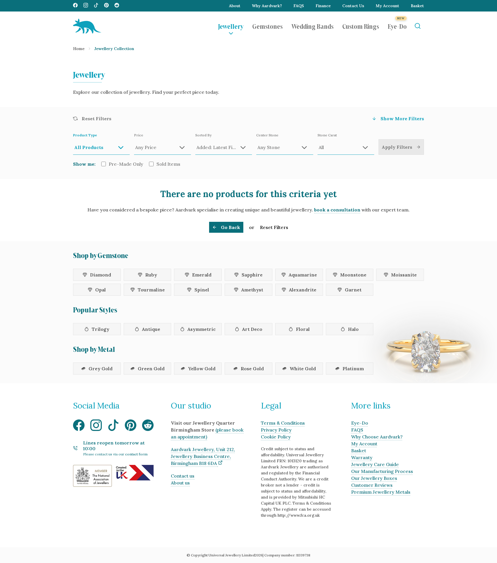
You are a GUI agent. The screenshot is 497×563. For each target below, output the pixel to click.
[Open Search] (417, 26)
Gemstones (267, 25)
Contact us (182, 476)
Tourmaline (151, 290)
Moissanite (404, 275)
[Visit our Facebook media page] (75, 6)
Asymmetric (202, 329)
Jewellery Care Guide (375, 464)
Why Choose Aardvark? (377, 437)
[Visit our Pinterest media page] (106, 6)
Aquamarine (303, 275)
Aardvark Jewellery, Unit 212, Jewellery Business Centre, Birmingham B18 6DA (203, 456)
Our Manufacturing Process (382, 471)
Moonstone (353, 275)
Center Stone (267, 135)
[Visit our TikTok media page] (96, 6)
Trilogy (100, 329)
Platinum (353, 368)
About (234, 5)
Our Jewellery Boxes (374, 478)
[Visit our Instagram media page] (85, 6)
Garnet (353, 290)
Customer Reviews (372, 485)
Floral (303, 329)
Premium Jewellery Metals (380, 492)
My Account (387, 5)
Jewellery (231, 25)
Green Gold (151, 368)
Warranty (361, 457)
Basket (417, 5)
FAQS (298, 5)
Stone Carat (327, 135)
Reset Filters (274, 227)
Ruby (151, 275)
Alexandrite (302, 290)
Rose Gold (252, 368)
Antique (151, 329)
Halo (353, 329)
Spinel (201, 290)
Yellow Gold (201, 368)
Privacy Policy (276, 430)
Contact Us (353, 5)
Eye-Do (397, 25)
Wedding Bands (312, 25)
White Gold (303, 368)
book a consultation (337, 210)
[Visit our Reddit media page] (116, 6)
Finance (323, 5)
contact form (136, 454)
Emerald (201, 275)
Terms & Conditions (283, 423)
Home (79, 48)
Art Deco (252, 329)
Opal (100, 290)
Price (138, 135)
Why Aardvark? (267, 5)
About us (180, 483)
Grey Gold (100, 368)
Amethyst (252, 290)
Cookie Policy (276, 437)
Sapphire (252, 275)
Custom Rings (360, 25)
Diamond (100, 275)
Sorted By (203, 135)
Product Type (85, 135)
